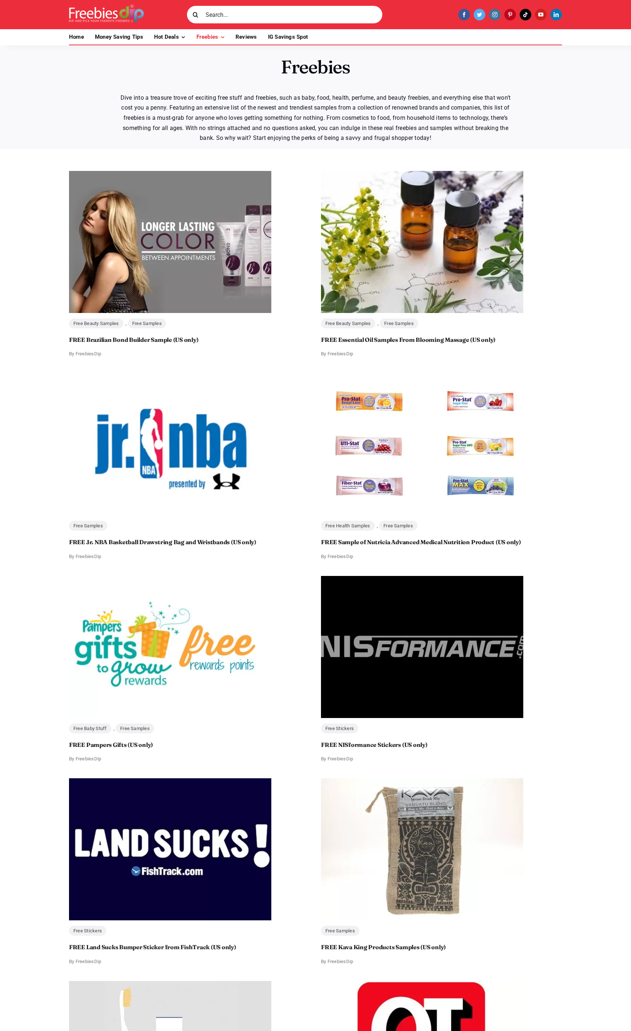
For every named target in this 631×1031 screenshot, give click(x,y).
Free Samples (147, 323)
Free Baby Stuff (90, 728)
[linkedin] (556, 14)
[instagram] (495, 14)
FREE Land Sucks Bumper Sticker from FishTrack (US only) (152, 947)
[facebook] (464, 14)
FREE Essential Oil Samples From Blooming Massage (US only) (408, 339)
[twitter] (479, 14)
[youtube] (541, 14)
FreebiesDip (89, 353)
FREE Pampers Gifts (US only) (111, 744)
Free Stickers (339, 728)
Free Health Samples (347, 525)
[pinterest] (510, 14)
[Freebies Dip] (106, 6)
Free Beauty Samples (96, 323)
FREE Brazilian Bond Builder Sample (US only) (133, 339)
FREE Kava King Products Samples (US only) (383, 947)
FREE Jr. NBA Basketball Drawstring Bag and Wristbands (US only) (162, 542)
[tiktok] (525, 14)
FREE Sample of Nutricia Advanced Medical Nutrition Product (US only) (421, 542)
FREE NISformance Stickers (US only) (374, 744)
